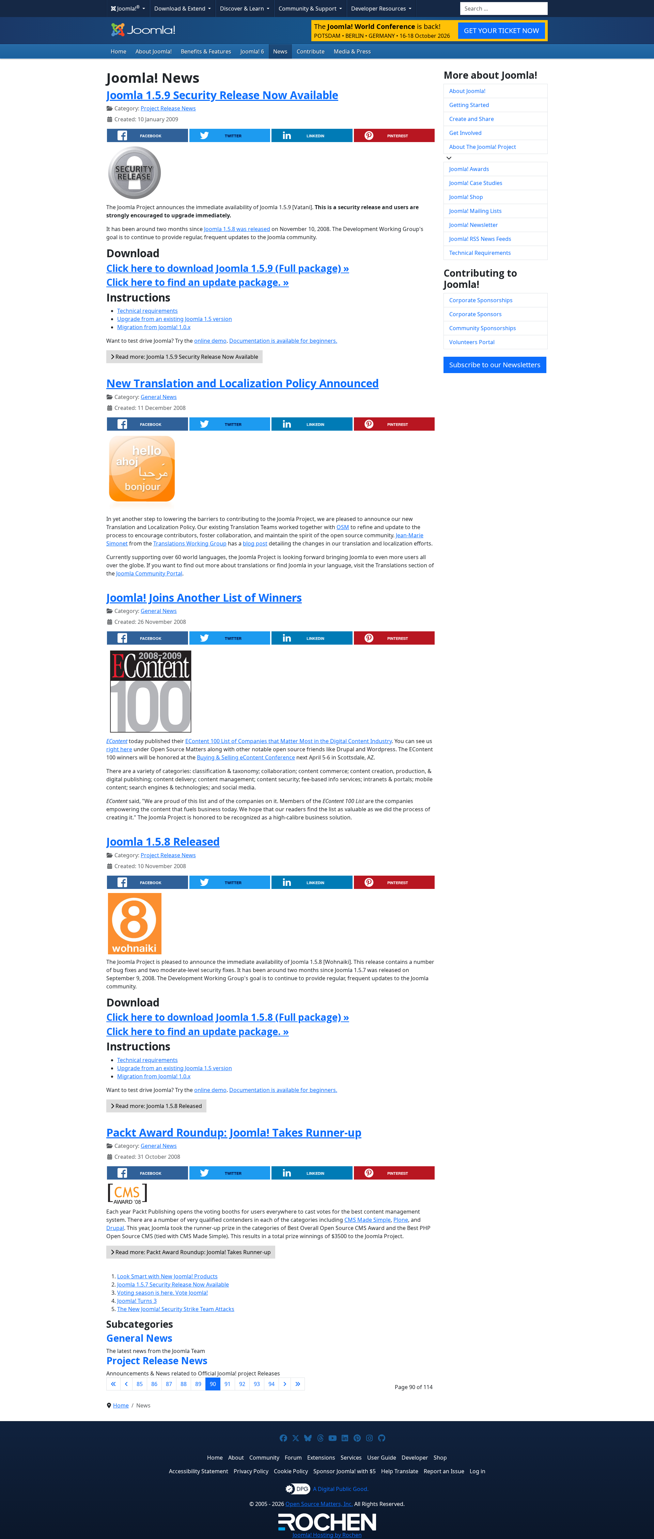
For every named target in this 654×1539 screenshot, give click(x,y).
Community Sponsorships (482, 328)
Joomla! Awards (469, 169)
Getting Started (469, 105)
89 (198, 1384)
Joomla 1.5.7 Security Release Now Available (173, 1284)
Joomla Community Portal (149, 573)
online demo (210, 340)
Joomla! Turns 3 (137, 1301)
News (280, 51)
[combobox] (504, 8)
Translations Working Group (190, 543)
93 (257, 1384)
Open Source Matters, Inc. (319, 1504)
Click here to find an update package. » (197, 282)
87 (169, 1384)
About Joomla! (154, 51)
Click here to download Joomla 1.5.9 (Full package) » (227, 268)
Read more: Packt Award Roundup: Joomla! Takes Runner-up (192, 1252)
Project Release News (168, 108)
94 (271, 1384)
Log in (477, 1471)
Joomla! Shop (466, 197)
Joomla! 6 (252, 51)
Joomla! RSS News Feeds (480, 239)
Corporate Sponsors (475, 314)
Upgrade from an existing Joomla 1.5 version (174, 319)
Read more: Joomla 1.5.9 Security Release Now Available (186, 356)
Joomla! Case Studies (475, 183)
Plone (400, 1219)
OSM (343, 527)
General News (159, 397)
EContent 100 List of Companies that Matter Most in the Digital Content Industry (288, 741)
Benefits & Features (206, 51)
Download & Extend (180, 8)
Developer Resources (379, 8)
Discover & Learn (242, 8)
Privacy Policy (251, 1471)
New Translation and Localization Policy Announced (242, 383)
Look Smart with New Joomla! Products (167, 1276)
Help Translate (399, 1471)
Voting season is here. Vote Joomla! (162, 1292)
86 (154, 1384)
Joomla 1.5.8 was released (237, 229)
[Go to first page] (113, 1384)
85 (140, 1384)
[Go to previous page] (126, 1384)
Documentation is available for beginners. (283, 340)
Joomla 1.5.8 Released (163, 841)
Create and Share (471, 119)
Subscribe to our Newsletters (495, 364)
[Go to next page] (285, 1384)
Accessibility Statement (198, 1471)
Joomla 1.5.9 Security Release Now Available (222, 95)
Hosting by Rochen (327, 1535)
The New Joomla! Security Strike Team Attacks (175, 1309)
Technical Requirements (480, 253)
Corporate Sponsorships (481, 300)
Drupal (115, 1228)
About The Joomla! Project (482, 147)
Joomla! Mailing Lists (475, 211)
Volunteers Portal (472, 342)
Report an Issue (444, 1471)
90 (213, 1384)
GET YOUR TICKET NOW (501, 30)
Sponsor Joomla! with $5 (344, 1471)
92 (242, 1384)
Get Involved (465, 133)
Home (118, 51)
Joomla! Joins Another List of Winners (204, 597)
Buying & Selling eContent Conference (246, 757)
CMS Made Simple (367, 1219)
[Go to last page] (298, 1384)
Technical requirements (147, 310)
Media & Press (352, 51)
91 (227, 1384)
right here (119, 749)
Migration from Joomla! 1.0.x (153, 327)
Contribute (311, 51)
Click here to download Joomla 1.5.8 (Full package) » (227, 1017)
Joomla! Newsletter (473, 225)
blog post (255, 543)
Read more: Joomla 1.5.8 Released (158, 1106)
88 (184, 1384)
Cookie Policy (291, 1471)
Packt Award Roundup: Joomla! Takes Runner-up (233, 1132)
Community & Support (308, 8)
